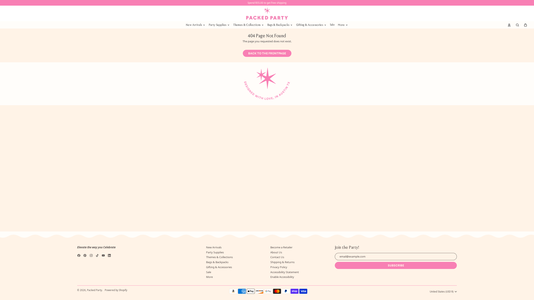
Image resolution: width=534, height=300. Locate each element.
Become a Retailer (281, 247)
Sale (332, 25)
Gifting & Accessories (219, 267)
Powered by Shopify (116, 290)
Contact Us (277, 257)
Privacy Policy (278, 267)
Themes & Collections (219, 257)
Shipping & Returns (282, 262)
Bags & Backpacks (217, 262)
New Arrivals (214, 247)
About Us (276, 252)
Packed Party (94, 290)
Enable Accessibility (282, 277)
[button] (517, 25)
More (209, 277)
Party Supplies (215, 252)
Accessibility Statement (284, 272)
